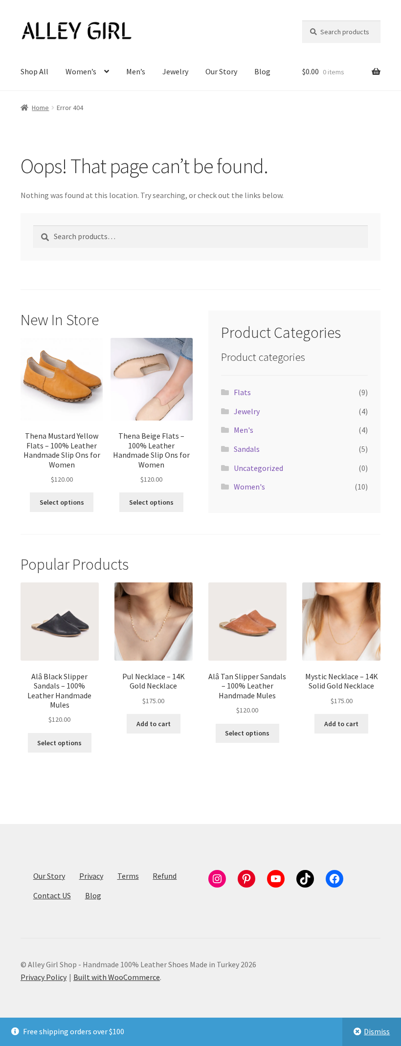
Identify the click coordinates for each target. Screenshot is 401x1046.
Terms (128, 876)
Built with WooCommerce (116, 977)
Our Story (221, 71)
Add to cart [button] (153, 723)
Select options (62, 502)
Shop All (34, 71)
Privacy (91, 876)
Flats (242, 392)
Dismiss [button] (377, 1031)
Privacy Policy (44, 977)
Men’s (135, 71)
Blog (262, 71)
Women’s (81, 71)
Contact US (52, 895)
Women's (249, 486)
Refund (165, 876)
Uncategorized (258, 468)
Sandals (247, 449)
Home (40, 107)
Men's (243, 430)
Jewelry (175, 71)
